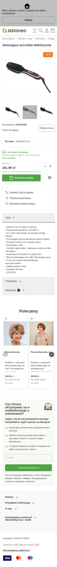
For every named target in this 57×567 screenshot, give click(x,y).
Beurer (15, 130)
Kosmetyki (40, 39)
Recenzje (12, 290)
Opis (8, 217)
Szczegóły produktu (24, 384)
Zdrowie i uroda (25, 39)
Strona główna (8, 39)
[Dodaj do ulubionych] (49, 177)
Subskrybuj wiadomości (28, 467)
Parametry (11, 281)
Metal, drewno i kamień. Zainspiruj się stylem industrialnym (24, 12)
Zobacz (28, 20)
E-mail (10, 457)
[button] (5, 354)
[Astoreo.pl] (14, 30)
